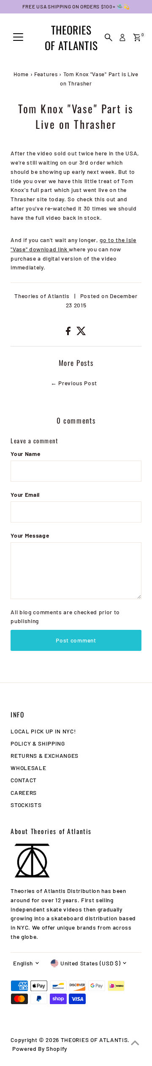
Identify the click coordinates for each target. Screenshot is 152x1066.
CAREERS (24, 792)
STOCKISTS (26, 804)
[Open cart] (137, 37)
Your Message (30, 535)
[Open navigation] (18, 37)
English (23, 963)
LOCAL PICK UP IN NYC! (43, 731)
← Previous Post (74, 382)
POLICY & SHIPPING (38, 743)
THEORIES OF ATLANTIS (71, 37)
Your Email (25, 494)
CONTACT (24, 780)
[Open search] (108, 37)
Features (45, 74)
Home (21, 74)
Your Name (25, 453)
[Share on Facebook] (69, 332)
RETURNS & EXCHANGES (45, 755)
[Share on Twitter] (81, 332)
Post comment (76, 640)
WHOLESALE (28, 767)
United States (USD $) (90, 963)
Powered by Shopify (39, 1048)
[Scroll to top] (135, 1042)
